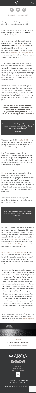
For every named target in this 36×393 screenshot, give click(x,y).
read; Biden (20, 46)
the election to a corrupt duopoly (22, 53)
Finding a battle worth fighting (11, 244)
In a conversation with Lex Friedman (13, 252)
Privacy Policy (18, 369)
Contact (18, 367)
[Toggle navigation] (4, 3)
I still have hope (15, 239)
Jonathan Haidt (23, 140)
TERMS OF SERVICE (18, 371)
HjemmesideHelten (23, 386)
